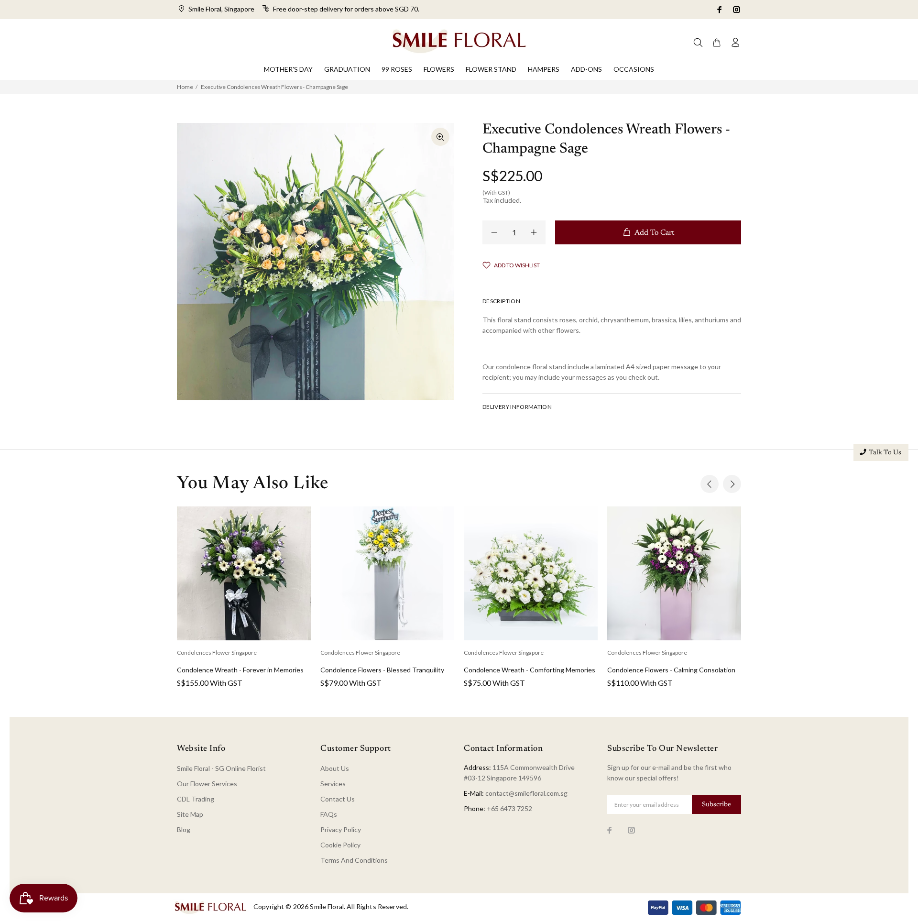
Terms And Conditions (354, 860)
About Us (334, 768)
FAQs (328, 814)
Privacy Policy (340, 829)
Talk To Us (885, 453)
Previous (709, 484)
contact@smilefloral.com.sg (526, 793)
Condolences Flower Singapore (217, 652)
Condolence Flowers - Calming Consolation (671, 670)
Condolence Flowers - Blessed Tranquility (382, 670)
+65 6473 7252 (509, 808)
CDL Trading (195, 799)
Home (185, 86)
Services (333, 783)
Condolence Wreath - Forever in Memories (240, 670)
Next (732, 484)
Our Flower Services (207, 783)
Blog (183, 829)
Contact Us (337, 799)
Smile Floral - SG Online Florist (221, 768)
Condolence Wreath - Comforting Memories (529, 670)
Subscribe (716, 804)
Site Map (190, 814)
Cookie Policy (340, 845)
